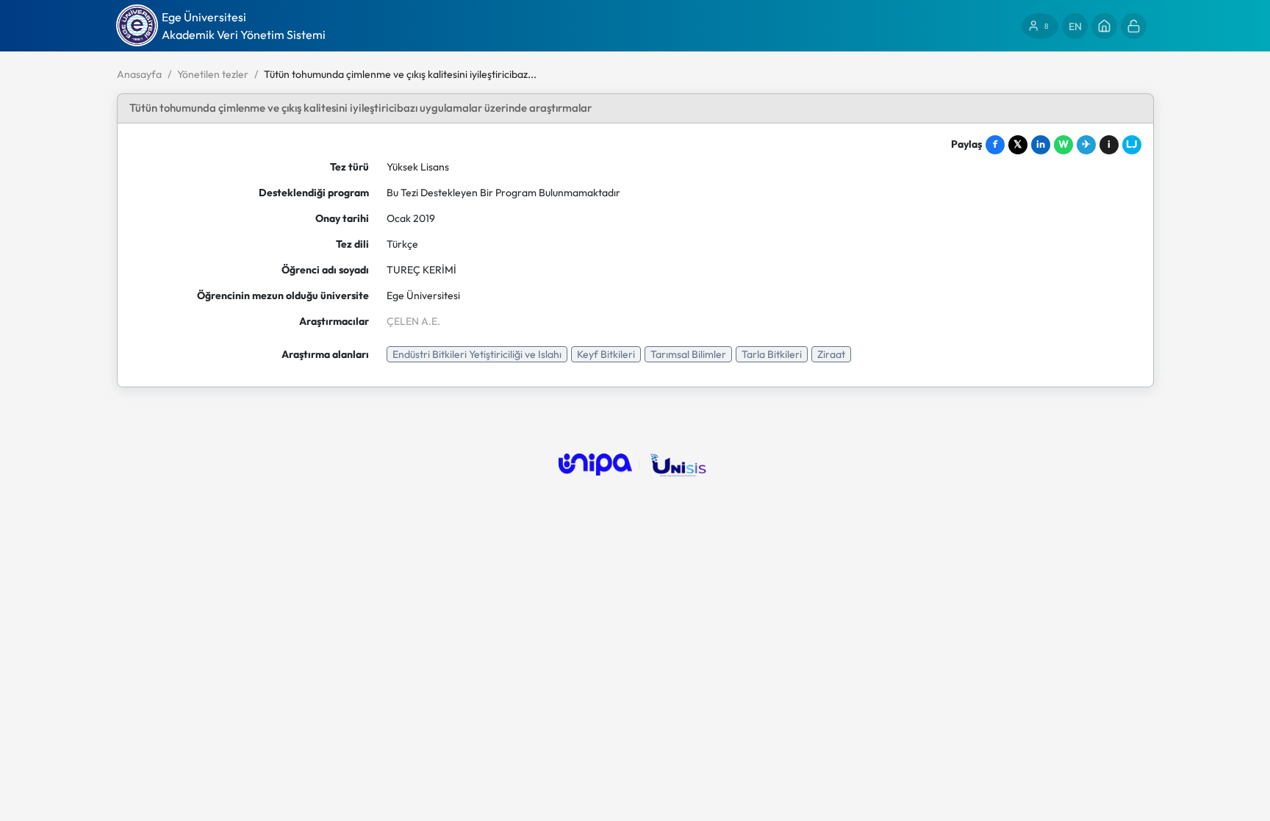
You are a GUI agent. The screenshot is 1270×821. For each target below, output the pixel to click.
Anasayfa (139, 74)
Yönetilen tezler (212, 74)
